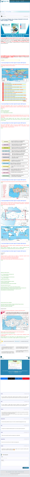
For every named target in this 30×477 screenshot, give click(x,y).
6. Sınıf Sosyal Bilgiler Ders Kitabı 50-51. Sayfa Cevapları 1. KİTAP (22, 351)
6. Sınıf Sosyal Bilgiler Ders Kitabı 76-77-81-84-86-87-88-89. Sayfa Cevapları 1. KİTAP (8, 348)
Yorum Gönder (26, 467)
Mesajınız (2, 460)
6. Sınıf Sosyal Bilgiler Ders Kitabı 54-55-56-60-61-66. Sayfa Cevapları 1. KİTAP (22, 348)
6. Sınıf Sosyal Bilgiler (8, 11)
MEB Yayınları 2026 (17, 341)
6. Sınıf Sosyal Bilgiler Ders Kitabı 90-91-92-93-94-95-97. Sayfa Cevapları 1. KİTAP (8, 352)
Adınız (2, 456)
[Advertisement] (15, 5)
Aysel (3, 16)
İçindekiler (10, 60)
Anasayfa (3, 11)
